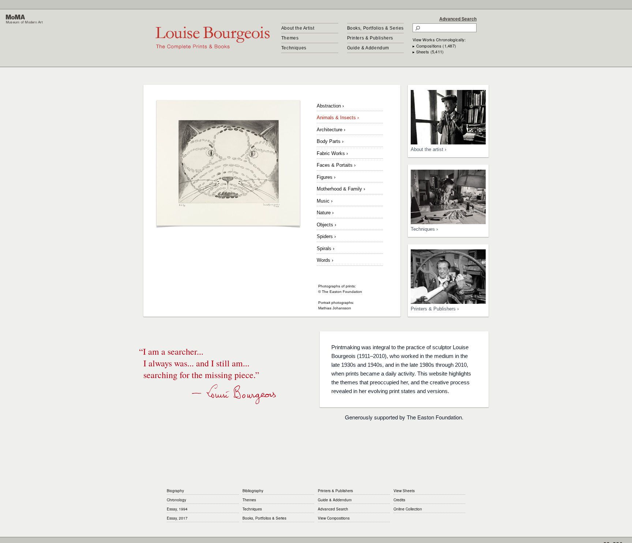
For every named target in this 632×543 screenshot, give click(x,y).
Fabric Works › (332, 153)
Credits (399, 499)
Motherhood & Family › (341, 189)
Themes (290, 38)
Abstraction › (330, 106)
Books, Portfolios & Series (375, 28)
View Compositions (334, 518)
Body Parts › (330, 141)
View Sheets (404, 490)
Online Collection (408, 509)
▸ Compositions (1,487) (434, 46)
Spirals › (325, 248)
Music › (324, 201)
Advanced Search (458, 18)
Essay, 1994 (177, 509)
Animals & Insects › (338, 117)
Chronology (176, 499)
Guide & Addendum (368, 47)
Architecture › (331, 129)
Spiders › (326, 236)
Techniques (293, 47)
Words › (325, 260)
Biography (175, 490)
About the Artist (298, 28)
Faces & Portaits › (336, 165)
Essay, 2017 (177, 518)
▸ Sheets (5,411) (428, 51)
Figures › (326, 177)
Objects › (326, 224)
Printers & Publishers (370, 38)
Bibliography (252, 490)
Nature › (325, 212)
